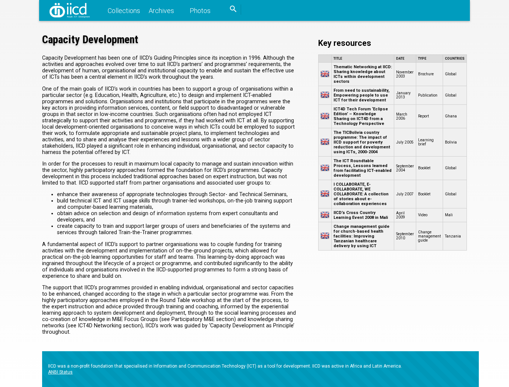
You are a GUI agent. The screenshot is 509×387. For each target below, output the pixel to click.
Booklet (424, 168)
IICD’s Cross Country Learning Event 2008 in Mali (360, 215)
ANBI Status (60, 372)
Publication (427, 95)
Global (450, 74)
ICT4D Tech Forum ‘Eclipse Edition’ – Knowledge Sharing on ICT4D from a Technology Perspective (360, 116)
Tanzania (453, 236)
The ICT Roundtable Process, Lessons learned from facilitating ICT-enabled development (362, 168)
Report (423, 116)
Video (422, 215)
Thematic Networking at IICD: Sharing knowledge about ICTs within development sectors (362, 74)
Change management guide (429, 236)
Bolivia (451, 142)
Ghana (451, 116)
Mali (449, 215)
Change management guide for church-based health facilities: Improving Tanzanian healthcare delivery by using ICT (361, 236)
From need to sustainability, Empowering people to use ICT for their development (361, 95)
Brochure (426, 74)
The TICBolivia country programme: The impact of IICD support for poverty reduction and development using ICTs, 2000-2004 (361, 142)
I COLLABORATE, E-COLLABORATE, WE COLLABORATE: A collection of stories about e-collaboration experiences (361, 194)
